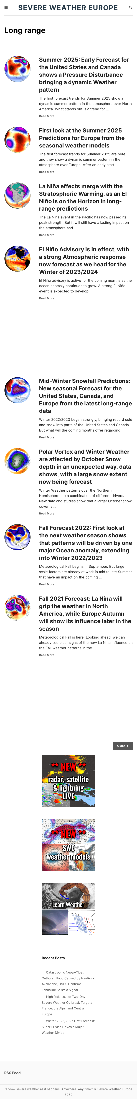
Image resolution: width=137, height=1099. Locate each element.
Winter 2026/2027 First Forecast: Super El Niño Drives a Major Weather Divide (68, 1026)
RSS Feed (12, 1073)
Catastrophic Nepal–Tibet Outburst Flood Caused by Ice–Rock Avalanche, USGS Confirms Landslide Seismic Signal (68, 981)
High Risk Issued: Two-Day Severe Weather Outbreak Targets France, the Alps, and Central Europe (67, 1005)
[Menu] (6, 7)
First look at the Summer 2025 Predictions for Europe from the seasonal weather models (82, 138)
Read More (46, 116)
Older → (122, 746)
